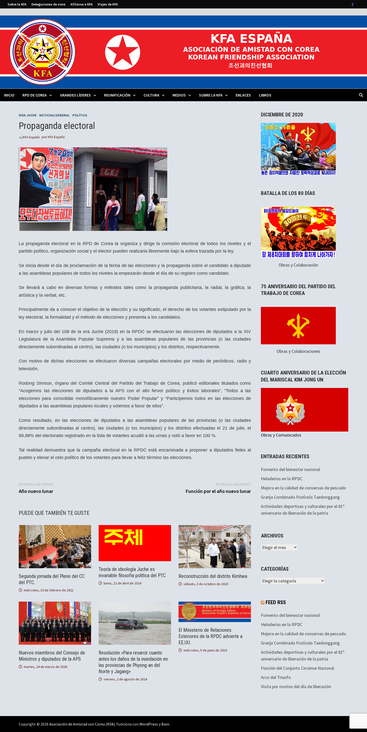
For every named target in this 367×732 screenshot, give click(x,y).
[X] (359, 4)
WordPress (149, 724)
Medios (179, 94)
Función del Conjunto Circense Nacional (297, 668)
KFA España (56, 137)
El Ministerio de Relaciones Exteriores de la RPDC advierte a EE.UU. (210, 636)
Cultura (151, 94)
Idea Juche (27, 115)
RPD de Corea (34, 94)
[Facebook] (353, 4)
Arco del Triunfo (276, 677)
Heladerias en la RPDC (281, 478)
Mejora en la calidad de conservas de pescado (303, 488)
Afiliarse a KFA (81, 4)
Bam (165, 724)
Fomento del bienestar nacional (290, 469)
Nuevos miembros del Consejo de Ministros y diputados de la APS (52, 656)
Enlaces (243, 94)
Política (79, 115)
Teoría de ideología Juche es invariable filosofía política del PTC (132, 572)
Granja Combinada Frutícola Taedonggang (300, 497)
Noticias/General (54, 115)
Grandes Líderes (75, 94)
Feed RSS (276, 602)
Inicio (9, 94)
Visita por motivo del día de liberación (296, 686)
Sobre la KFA (16, 4)
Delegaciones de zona (48, 4)
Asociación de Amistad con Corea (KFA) (82, 724)
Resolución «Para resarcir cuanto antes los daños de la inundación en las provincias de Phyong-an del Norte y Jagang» (133, 662)
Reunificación (117, 94)
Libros (265, 94)
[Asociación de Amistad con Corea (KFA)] (183, 51)
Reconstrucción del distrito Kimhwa (213, 576)
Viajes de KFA (108, 4)
